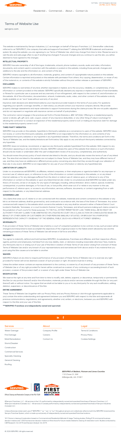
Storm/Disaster (11, 343)
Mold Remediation (13, 339)
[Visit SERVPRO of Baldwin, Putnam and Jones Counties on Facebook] (63, 317)
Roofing (8, 364)
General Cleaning (12, 360)
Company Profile (50, 330)
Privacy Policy (86, 335)
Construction (10, 347)
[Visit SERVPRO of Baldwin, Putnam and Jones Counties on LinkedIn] (58, 318)
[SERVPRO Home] (15, 4)
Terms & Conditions (89, 330)
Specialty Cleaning (13, 356)
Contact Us (82, 10)
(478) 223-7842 (107, 5)
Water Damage (11, 330)
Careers (46, 335)
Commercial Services (14, 352)
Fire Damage (10, 335)
